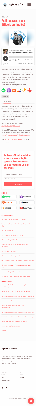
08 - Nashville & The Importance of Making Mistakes (18, 260)
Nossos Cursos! (6, 380)
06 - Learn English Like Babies (11, 240)
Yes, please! (18, 184)
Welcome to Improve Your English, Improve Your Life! (17, 225)
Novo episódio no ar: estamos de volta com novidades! (15, 246)
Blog (3, 377)
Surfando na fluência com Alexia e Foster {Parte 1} (17, 317)
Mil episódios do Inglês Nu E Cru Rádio (14, 219)
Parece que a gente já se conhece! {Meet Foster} (16, 276)
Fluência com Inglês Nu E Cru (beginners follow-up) (18, 312)
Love (21, 372)
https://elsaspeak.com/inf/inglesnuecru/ (16, 135)
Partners (22, 377)
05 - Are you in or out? (9, 251)
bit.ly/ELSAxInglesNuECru (11, 126)
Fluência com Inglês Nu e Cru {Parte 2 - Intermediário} (14, 306)
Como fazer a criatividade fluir (11, 326)
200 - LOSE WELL (7, 231)
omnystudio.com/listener (14, 139)
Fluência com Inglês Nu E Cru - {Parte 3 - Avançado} (18, 296)
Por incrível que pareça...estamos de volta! (14, 321)
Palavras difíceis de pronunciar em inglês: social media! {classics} (16, 286)
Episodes (4, 372)
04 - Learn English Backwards (11, 272)
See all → (5, 331)
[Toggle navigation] (29, 5)
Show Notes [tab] (7, 101)
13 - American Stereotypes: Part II (12, 235)
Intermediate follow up (9, 301)
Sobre (3, 375)
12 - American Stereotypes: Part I (12, 256)
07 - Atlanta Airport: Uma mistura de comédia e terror (16, 266)
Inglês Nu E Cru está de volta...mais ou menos (16, 292)
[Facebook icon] (7, 388)
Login (21, 375)
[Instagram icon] (3, 388)
